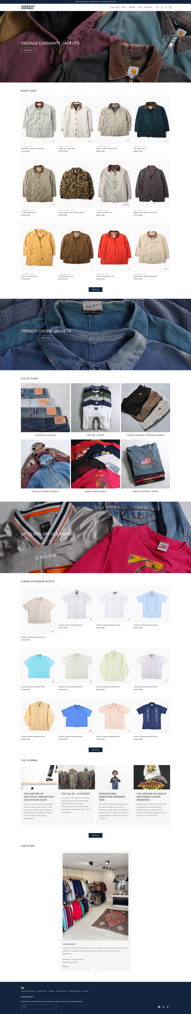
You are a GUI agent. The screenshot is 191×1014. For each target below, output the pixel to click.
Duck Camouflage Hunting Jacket (71, 212)
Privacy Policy (61, 991)
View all (95, 290)
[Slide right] (100, 973)
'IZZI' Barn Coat (139, 148)
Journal (51, 991)
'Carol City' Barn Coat (29, 276)
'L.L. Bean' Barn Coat (28, 212)
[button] (157, 7)
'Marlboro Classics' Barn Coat (32, 148)
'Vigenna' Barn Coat (66, 276)
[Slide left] (91, 973)
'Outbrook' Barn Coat (104, 212)
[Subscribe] (54, 1007)
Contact (86, 991)
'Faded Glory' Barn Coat (105, 276)
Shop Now (28, 50)
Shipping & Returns (28, 991)
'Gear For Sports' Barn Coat (107, 148)
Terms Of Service (75, 991)
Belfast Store (41, 991)
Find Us (65, 967)
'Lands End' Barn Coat (66, 148)
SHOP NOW (46, 338)
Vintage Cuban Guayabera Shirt (33, 637)
